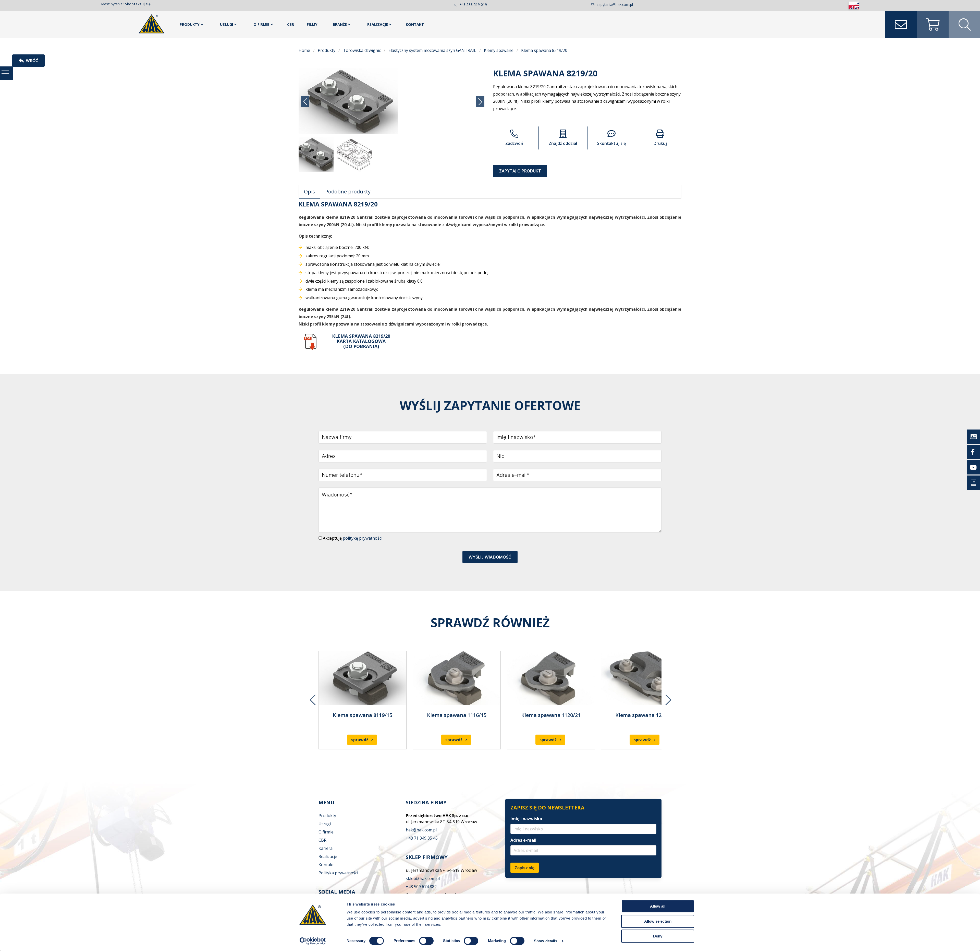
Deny (657, 936)
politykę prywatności (362, 538)
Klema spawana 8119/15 (362, 715)
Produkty (190, 24)
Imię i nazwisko (526, 818)
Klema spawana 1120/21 (551, 715)
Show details (545, 941)
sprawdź (359, 740)
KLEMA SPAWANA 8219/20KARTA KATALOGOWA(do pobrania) (361, 341)
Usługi (226, 24)
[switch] (426, 941)
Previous (312, 696)
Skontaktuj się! (138, 4)
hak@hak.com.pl (421, 830)
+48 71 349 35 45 (422, 838)
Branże (340, 24)
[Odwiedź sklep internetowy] (933, 24)
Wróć (32, 60)
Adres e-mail (523, 840)
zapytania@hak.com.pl (615, 4)
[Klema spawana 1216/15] (645, 678)
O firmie (261, 24)
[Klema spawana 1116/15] (457, 678)
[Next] (667, 696)
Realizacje (377, 24)
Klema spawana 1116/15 (456, 715)
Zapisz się (524, 867)
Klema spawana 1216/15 (645, 715)
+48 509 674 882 (421, 886)
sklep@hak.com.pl (423, 878)
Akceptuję (352, 538)
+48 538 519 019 (473, 4)
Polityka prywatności (338, 873)
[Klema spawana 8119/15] (362, 678)
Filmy (312, 24)
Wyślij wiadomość (490, 557)
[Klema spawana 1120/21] (551, 678)
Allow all (657, 906)
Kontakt (415, 24)
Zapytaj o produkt (520, 171)
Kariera (325, 848)
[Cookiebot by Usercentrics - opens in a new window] (312, 941)
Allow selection (657, 921)
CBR (290, 24)
